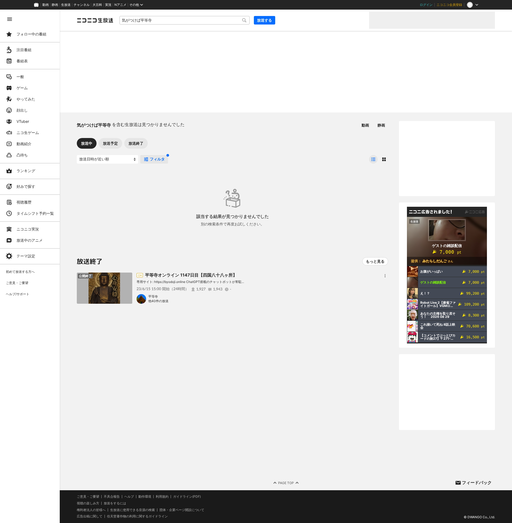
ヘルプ (129, 496)
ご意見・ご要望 (88, 496)
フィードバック (477, 482)
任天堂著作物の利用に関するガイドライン (137, 516)
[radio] (373, 159)
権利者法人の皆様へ (91, 510)
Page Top (286, 483)
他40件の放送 (158, 301)
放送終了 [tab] (136, 143)
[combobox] (184, 20)
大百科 (97, 4)
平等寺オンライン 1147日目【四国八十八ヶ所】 (191, 275)
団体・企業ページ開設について (181, 510)
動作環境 (144, 496)
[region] (30, 266)
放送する (264, 20)
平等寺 (153, 296)
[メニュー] (385, 276)
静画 (55, 4)
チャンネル (82, 4)
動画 (45, 4)
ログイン (426, 4)
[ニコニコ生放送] (95, 20)
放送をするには (115, 503)
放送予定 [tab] (110, 143)
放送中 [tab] (86, 143)
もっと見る (375, 261)
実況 (108, 4)
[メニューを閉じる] (9, 19)
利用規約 (162, 496)
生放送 (66, 4)
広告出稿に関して (89, 516)
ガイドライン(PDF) (187, 496)
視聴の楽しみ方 (88, 503)
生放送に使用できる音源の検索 (132, 510)
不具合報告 (112, 496)
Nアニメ (120, 4)
